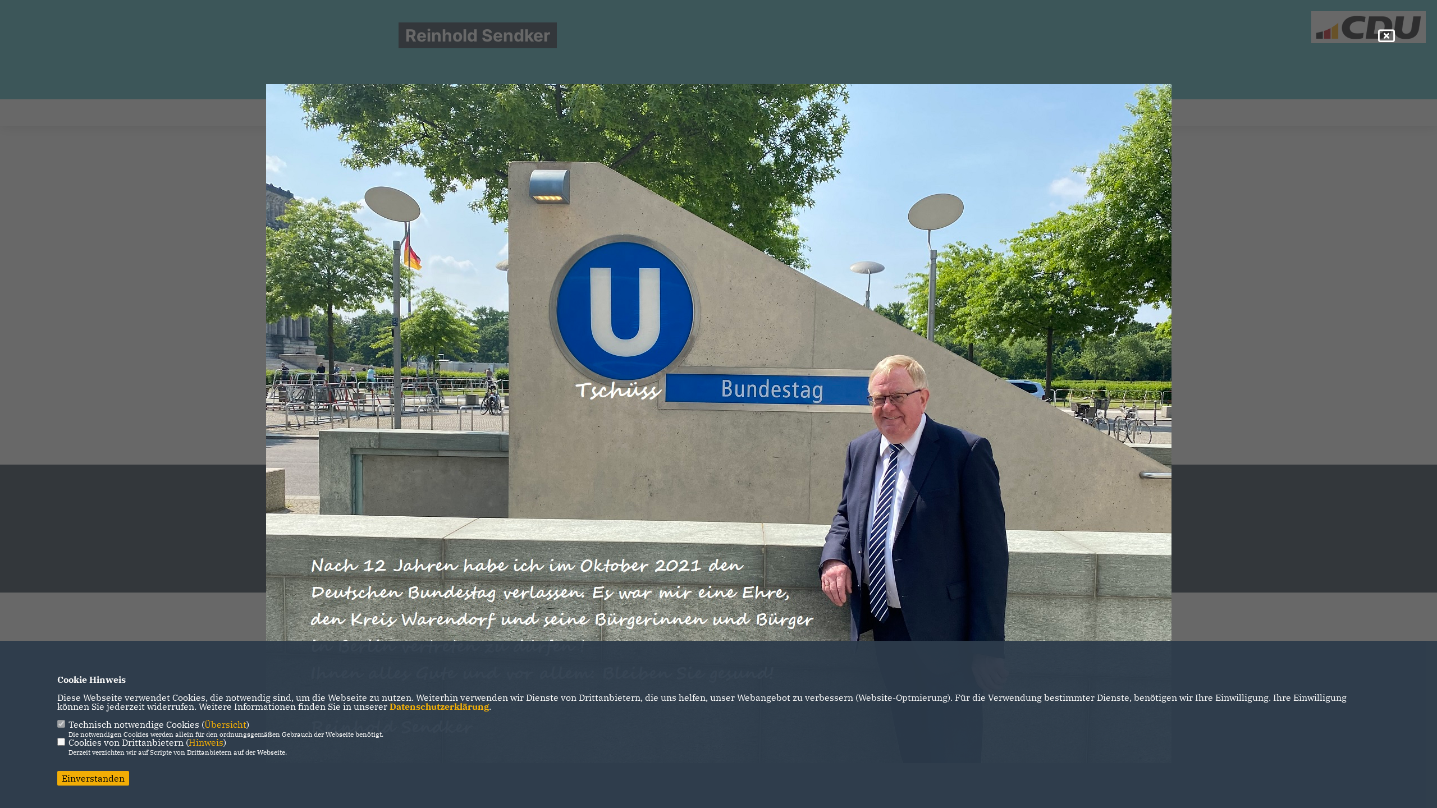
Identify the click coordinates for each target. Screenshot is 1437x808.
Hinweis (206, 742)
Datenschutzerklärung (439, 706)
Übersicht (225, 724)
